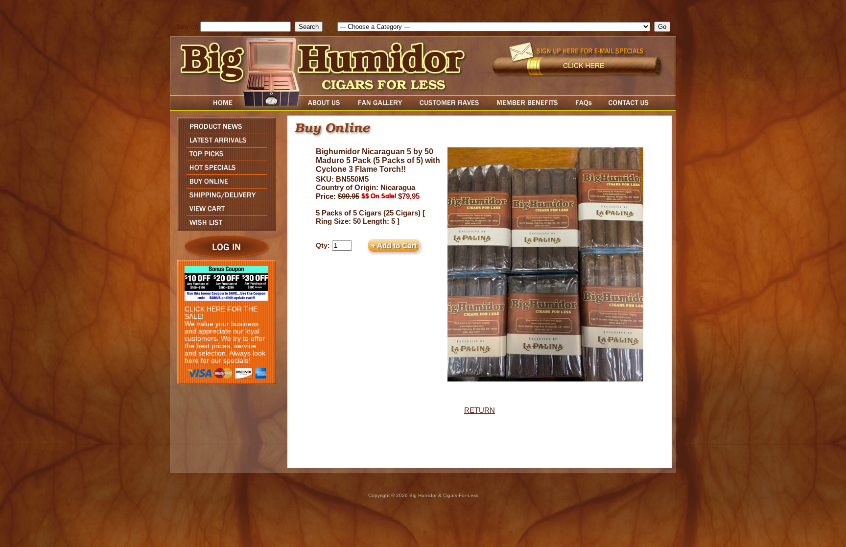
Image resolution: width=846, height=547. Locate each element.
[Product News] (224, 131)
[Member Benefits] (527, 108)
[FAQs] (583, 108)
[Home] (204, 108)
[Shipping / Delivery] (224, 199)
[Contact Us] (638, 108)
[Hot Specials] (224, 171)
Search (187, 26)
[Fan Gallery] (380, 108)
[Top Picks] (224, 158)
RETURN (479, 410)
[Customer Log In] (224, 257)
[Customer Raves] (450, 108)
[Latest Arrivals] (224, 145)
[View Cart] (224, 213)
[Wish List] (224, 228)
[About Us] (327, 108)
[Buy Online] (224, 185)
